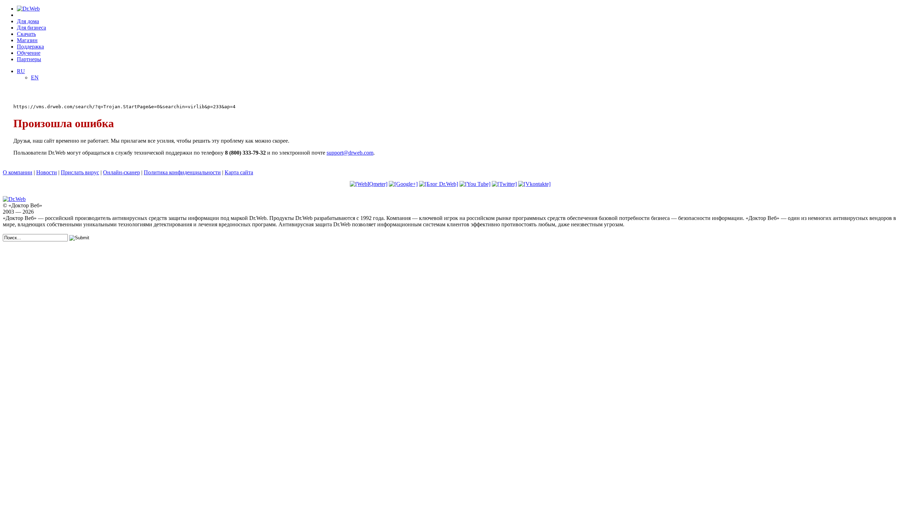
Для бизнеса (31, 28)
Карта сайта (239, 172)
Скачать (26, 34)
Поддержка (30, 47)
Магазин (27, 40)
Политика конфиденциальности (182, 172)
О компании (17, 172)
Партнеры (29, 59)
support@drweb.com (350, 153)
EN (35, 77)
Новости (46, 172)
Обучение (28, 53)
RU (21, 71)
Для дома (28, 21)
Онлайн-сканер (121, 172)
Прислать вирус (80, 172)
